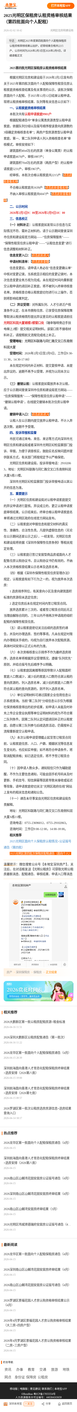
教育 (31, 1369)
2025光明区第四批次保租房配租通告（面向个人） (40, 853)
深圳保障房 (23, 972)
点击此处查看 (40, 261)
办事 (19, 1369)
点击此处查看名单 (57, 187)
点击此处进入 (40, 255)
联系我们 (47, 1388)
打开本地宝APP (60, 5)
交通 (42, 1369)
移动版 (14, 1388)
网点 (7, 1377)
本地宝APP (60, 1388)
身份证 (20, 1377)
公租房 (43, 1377)
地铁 (66, 1369)
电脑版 (24, 1388)
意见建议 (35, 1388)
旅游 (54, 1369)
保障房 (31, 1377)
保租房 (37, 972)
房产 (9, 972)
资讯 (7, 1369)
